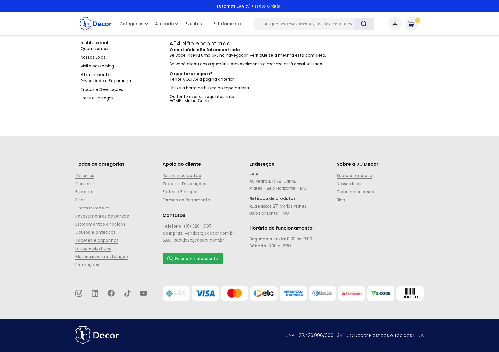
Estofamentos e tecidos (100, 224)
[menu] (180, 23)
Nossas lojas (349, 184)
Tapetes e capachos (96, 240)
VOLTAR (190, 79)
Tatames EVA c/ (249, 6)
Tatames (84, 175)
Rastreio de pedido (182, 175)
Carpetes (85, 184)
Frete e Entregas (97, 98)
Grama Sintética (92, 208)
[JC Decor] (95, 23)
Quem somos (94, 48)
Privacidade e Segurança (106, 81)
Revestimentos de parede (102, 216)
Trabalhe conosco (356, 192)
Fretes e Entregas (181, 192)
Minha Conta (198, 101)
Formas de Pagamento (187, 200)
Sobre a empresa (355, 175)
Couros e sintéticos (95, 232)
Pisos (80, 200)
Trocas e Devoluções (102, 89)
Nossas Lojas (93, 57)
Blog (341, 200)
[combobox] (311, 24)
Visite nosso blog (97, 66)
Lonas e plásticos (93, 248)
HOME (175, 101)
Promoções (87, 265)
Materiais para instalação (101, 256)
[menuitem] (131, 23)
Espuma (83, 192)
